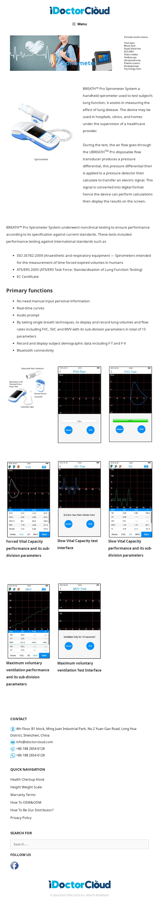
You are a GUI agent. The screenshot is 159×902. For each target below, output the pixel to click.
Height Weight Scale (26, 787)
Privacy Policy (20, 817)
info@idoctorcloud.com (34, 742)
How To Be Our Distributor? (32, 810)
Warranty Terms (23, 794)
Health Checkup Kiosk (27, 779)
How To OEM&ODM (25, 802)
